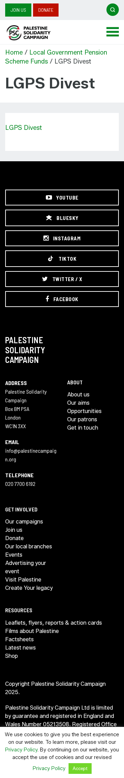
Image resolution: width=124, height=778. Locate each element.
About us (78, 394)
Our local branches (28, 546)
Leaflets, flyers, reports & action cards (53, 622)
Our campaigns (24, 521)
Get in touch (82, 427)
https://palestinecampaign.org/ (36, 32)
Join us (18, 10)
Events (13, 554)
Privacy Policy (21, 750)
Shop (11, 656)
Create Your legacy (29, 588)
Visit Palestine (23, 579)
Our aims (78, 403)
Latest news (20, 647)
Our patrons (82, 419)
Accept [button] (80, 768)
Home (14, 52)
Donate (45, 10)
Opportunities (84, 411)
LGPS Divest (23, 128)
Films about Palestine (32, 631)
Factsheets (19, 639)
